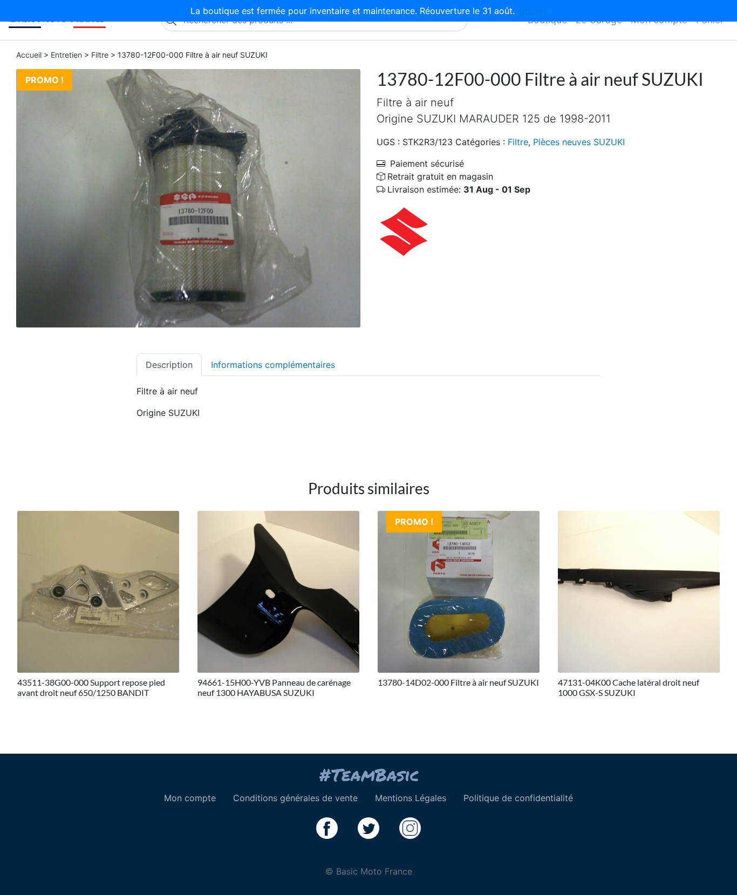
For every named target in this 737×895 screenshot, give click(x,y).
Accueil (29, 54)
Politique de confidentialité (518, 797)
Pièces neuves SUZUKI (579, 141)
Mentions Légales (410, 797)
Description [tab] (169, 364)
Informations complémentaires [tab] (273, 364)
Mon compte (190, 797)
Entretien (66, 54)
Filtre (99, 54)
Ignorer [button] (532, 10)
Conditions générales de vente (295, 797)
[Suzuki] (404, 230)
